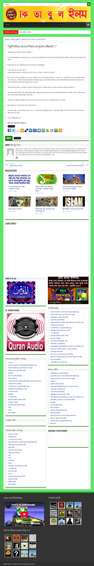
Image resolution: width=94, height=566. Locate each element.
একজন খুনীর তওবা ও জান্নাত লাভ (59, 362)
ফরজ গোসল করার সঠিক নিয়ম (15, 376)
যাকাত (9, 458)
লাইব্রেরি (10, 373)
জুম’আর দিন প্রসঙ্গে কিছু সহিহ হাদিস (16, 405)
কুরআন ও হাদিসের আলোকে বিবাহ (58, 418)
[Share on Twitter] (13, 130)
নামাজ (9, 407)
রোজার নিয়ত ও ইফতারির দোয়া (58, 343)
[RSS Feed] (60, 130)
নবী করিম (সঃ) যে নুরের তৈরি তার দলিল (17, 370)
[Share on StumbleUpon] (43, 130)
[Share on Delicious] (26, 130)
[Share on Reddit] (52, 130)
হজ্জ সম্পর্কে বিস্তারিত (56, 359)
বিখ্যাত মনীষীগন (12, 484)
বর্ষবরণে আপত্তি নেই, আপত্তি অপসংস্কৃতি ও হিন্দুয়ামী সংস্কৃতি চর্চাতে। (44, 189)
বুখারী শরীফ (10, 394)
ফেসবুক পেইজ (11, 420)
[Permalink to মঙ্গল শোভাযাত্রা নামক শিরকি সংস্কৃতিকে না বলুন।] (19, 179)
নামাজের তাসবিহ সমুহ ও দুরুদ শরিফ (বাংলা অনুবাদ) (20, 368)
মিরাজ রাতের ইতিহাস (55, 413)
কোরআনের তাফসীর (12, 391)
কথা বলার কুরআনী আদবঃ (56, 405)
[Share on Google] (35, 130)
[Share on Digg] (30, 130)
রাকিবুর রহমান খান (16, 118)
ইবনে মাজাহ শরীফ (12, 471)
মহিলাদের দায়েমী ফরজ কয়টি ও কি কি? (17, 399)
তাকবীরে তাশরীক (12, 482)
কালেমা (10, 410)
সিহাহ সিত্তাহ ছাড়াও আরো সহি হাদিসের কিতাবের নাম (63, 415)
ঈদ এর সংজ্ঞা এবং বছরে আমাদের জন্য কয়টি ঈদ (62, 354)
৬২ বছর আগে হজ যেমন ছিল (15, 439)
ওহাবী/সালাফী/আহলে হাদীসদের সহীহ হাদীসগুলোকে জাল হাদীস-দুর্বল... (25, 381)
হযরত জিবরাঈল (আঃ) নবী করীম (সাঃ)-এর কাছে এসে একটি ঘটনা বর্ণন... (67, 346)
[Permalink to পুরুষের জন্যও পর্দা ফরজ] (19, 201)
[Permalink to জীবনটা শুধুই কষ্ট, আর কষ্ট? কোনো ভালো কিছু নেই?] (47, 201)
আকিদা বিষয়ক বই (12, 437)
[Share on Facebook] (9, 130)
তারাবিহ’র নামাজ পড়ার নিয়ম (14, 384)
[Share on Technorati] (56, 130)
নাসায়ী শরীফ (11, 460)
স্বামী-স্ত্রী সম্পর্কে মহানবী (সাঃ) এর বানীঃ (17, 389)
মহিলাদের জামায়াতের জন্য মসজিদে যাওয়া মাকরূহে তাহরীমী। (72, 188)
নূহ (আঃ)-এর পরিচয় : (13, 402)
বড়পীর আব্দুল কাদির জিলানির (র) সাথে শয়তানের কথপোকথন (64, 386)
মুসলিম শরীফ (11, 447)
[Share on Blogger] (22, 130)
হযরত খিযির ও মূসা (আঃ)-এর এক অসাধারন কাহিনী (63, 399)
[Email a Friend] (18, 130)
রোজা (9, 455)
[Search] (89, 4)
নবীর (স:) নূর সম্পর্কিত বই (14, 452)
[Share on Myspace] (39, 130)
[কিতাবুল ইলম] (47, 14)
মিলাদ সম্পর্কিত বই (12, 378)
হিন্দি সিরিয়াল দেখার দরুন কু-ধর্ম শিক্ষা (73, 209)
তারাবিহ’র (21, 32)
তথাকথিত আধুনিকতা (15, 39)
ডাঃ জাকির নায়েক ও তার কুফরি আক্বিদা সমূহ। (19, 386)
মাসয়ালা (10, 463)
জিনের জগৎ (53, 423)
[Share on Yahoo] (47, 130)
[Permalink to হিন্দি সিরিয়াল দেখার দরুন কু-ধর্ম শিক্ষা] (74, 201)
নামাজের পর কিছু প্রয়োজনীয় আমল (59, 410)
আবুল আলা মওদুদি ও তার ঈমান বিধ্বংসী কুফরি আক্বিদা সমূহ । (23, 365)
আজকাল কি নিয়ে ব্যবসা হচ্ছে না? (75, 165)
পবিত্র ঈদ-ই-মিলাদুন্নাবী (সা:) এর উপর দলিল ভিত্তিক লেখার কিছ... (67, 357)
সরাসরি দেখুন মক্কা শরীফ (56, 351)
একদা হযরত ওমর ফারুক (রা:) (15, 450)
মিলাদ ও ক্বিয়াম (12, 413)
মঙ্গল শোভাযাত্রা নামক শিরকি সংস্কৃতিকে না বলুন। (16, 188)
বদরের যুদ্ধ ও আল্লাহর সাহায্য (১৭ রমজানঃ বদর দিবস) (64, 349)
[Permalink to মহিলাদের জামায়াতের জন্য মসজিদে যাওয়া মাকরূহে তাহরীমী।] (74, 179)
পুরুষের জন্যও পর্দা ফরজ (15, 209)
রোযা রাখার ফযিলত (55, 302)
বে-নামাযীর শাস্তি (12, 397)
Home (7, 39)
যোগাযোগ (10, 362)
